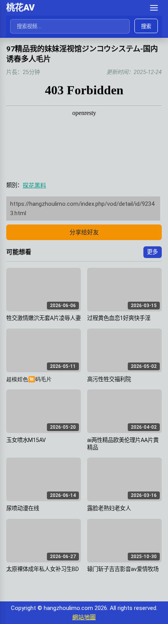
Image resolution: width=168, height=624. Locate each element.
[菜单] (154, 8)
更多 (152, 252)
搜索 (146, 26)
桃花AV (20, 7)
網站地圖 (84, 617)
